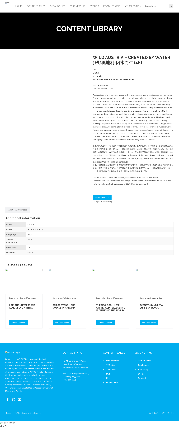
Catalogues (143, 365)
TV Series (110, 365)
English (31, 234)
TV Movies (111, 369)
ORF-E (31, 224)
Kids (108, 378)
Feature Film (112, 382)
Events (141, 374)
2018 (30, 239)
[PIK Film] (7, 3)
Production (143, 378)
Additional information (18, 210)
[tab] (17, 210)
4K (29, 247)
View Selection (6, 426)
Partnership (143, 369)
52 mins (31, 252)
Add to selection (102, 197)
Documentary (106, 202)
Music (108, 374)
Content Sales (144, 361)
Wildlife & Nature (35, 229)
